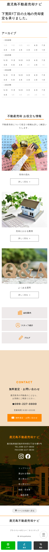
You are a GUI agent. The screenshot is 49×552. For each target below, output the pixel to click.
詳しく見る (23, 182)
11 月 (13, 60)
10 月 (21, 60)
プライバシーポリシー (18, 530)
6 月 (5, 50)
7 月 (43, 45)
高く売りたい (24, 479)
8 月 (35, 45)
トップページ (24, 468)
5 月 (13, 50)
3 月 (28, 50)
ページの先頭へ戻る (25, 511)
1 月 (43, 50)
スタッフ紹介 (27, 325)
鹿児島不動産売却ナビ (24, 4)
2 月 (35, 50)
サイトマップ (34, 530)
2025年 (8, 55)
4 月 (20, 50)
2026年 (8, 40)
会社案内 (27, 313)
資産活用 (24, 495)
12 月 (5, 60)
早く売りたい (24, 484)
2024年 (8, 70)
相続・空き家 (24, 489)
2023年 (8, 85)
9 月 (28, 60)
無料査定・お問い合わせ (26, 418)
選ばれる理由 (24, 473)
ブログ (27, 338)
